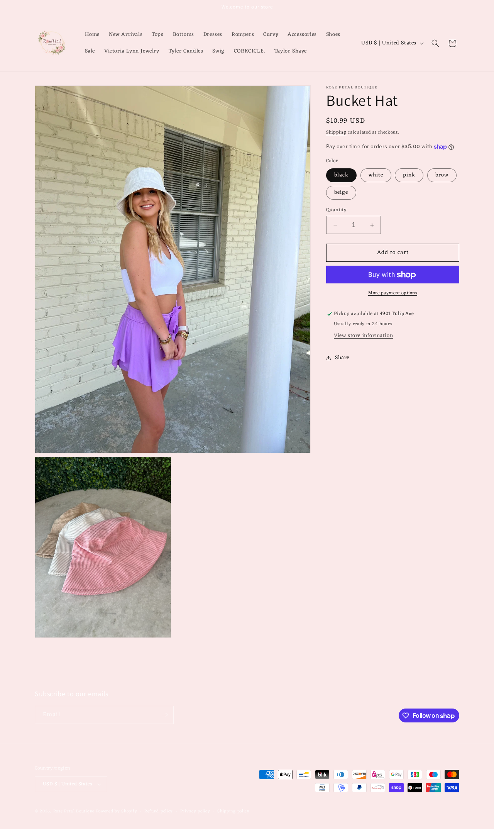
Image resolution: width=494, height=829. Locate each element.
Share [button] (342, 358)
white (376, 175)
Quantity (336, 210)
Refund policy (158, 811)
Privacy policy (195, 811)
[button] (435, 43)
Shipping (336, 132)
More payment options (392, 293)
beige (341, 192)
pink (409, 175)
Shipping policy (233, 811)
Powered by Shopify (116, 811)
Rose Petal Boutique (74, 811)
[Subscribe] (164, 715)
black (341, 175)
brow (441, 175)
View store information (363, 336)
